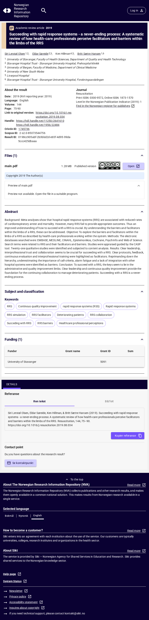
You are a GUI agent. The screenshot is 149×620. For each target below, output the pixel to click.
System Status (12, 581)
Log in (134, 10)
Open (131, 166)
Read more (133, 484)
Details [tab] (11, 384)
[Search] (44, 10)
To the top (76, 479)
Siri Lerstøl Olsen (15, 53)
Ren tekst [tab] (39, 401)
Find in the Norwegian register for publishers (103, 105)
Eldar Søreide (40, 53)
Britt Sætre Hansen (89, 53)
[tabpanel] (74, 419)
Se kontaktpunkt (22, 463)
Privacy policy (17, 596)
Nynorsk (23, 515)
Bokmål (9, 515)
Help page (9, 574)
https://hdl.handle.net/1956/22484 (37, 124)
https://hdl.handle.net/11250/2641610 (40, 120)
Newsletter (16, 590)
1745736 (23, 128)
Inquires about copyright (24, 607)
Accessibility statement (23, 602)
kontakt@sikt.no (75, 613)
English (37, 515)
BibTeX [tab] (109, 401)
